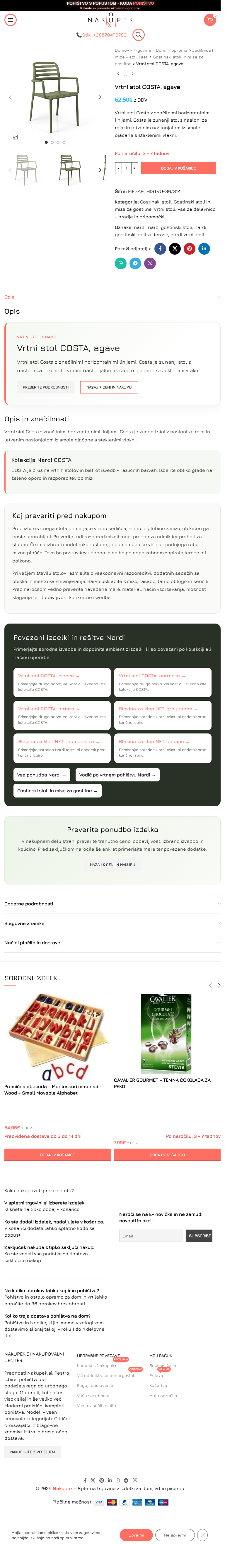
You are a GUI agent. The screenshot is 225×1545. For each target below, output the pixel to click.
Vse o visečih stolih (96, 1405)
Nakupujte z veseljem (32, 1451)
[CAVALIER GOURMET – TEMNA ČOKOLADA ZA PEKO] (167, 1034)
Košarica (158, 1385)
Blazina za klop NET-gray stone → (158, 708)
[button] (10, 97)
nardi (140, 227)
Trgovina (142, 50)
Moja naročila (163, 1395)
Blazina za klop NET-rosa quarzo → (59, 741)
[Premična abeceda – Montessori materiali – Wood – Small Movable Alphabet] (57, 1037)
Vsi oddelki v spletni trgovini (109, 1374)
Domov (122, 50)
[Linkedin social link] (204, 249)
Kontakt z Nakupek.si (102, 1364)
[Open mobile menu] (10, 20)
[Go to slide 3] (58, 142)
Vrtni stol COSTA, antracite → (152, 675)
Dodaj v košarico (178, 168)
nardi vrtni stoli (187, 234)
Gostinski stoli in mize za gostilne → (57, 790)
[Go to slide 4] (63, 142)
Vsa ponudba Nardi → (42, 774)
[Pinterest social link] (189, 249)
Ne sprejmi (175, 1534)
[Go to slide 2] (52, 142)
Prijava (159, 1374)
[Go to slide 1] (46, 142)
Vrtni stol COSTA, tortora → (49, 708)
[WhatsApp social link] (121, 263)
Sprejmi (136, 1534)
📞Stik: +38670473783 (101, 34)
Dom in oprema (172, 50)
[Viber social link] (150, 263)
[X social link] (175, 249)
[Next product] (132, 73)
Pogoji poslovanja (95, 1385)
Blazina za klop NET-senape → (154, 741)
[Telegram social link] (135, 263)
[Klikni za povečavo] (15, 137)
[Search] (138, 35)
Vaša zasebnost (93, 1395)
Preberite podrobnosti (46, 387)
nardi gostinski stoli (170, 227)
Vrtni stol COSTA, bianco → (49, 675)
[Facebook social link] (160, 249)
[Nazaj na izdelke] (125, 73)
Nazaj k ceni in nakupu (109, 387)
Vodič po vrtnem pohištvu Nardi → (117, 774)
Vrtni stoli (164, 209)
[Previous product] (118, 73)
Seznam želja (162, 1365)
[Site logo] (110, 19)
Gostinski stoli (155, 201)
